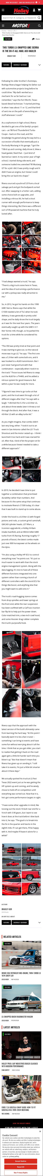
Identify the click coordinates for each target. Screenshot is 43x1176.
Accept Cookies (20, 1161)
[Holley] (21, 10)
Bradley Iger (7, 909)
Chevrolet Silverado (20, 65)
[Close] (40, 1131)
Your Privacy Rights (21, 1172)
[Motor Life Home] (21, 26)
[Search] (38, 17)
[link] (21, 955)
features (6, 65)
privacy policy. (14, 1156)
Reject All (20, 1167)
